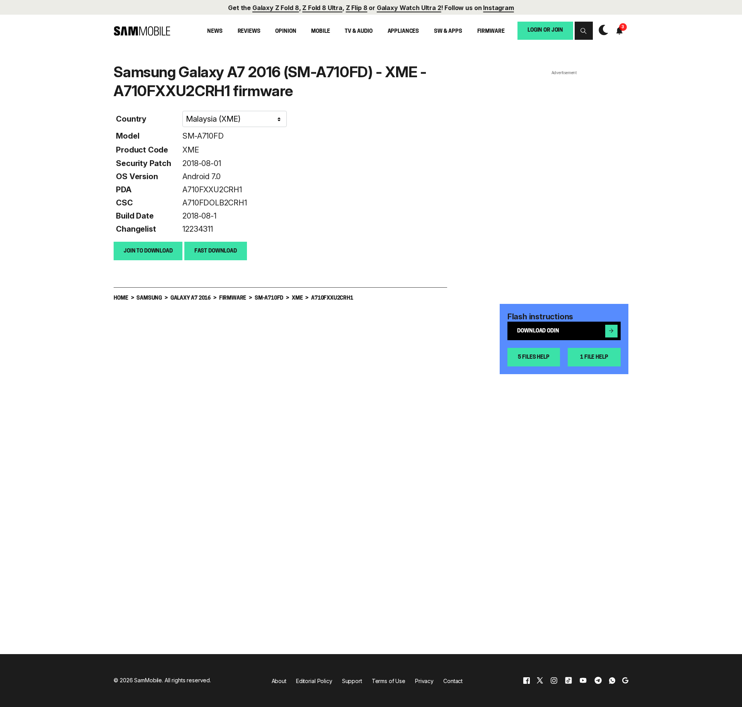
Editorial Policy (314, 681)
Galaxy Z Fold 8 (275, 8)
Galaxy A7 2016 (190, 298)
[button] (584, 31)
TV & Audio (359, 31)
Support (352, 681)
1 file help (594, 357)
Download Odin (538, 331)
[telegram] (598, 680)
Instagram (498, 8)
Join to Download (148, 251)
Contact (453, 681)
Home (121, 298)
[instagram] (554, 680)
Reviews (249, 31)
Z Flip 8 (357, 8)
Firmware (491, 31)
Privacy (424, 681)
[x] (540, 680)
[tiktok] (568, 680)
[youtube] (583, 680)
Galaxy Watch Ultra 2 (409, 8)
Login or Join (545, 30)
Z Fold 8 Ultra (322, 8)
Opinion (285, 31)
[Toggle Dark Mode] (601, 31)
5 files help (533, 357)
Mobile (320, 31)
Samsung (149, 298)
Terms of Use (388, 681)
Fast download (215, 251)
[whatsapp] (612, 680)
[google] (625, 680)
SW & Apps (448, 31)
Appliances (403, 31)
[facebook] (526, 680)
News (214, 31)
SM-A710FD (202, 136)
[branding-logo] (142, 31)
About (279, 681)
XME (190, 149)
